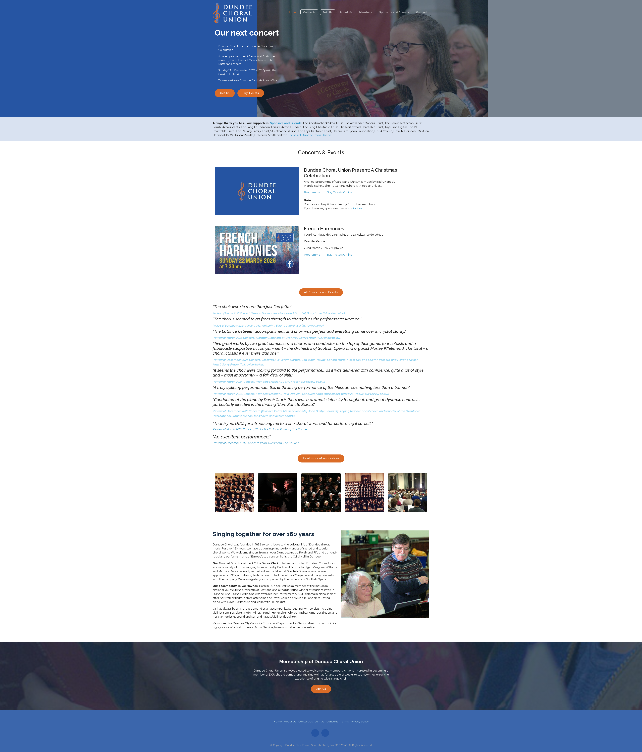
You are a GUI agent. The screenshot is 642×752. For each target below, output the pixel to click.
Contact (421, 12)
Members (365, 12)
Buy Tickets (250, 93)
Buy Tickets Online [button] (339, 192)
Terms (345, 721)
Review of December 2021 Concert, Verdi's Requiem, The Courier (256, 443)
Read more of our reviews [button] (321, 458)
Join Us (328, 12)
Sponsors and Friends (394, 12)
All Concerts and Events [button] (321, 292)
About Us (346, 12)
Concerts (309, 12)
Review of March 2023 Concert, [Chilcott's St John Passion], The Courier (260, 429)
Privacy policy (359, 721)
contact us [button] (355, 208)
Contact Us (305, 721)
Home (292, 12)
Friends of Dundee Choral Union (309, 135)
